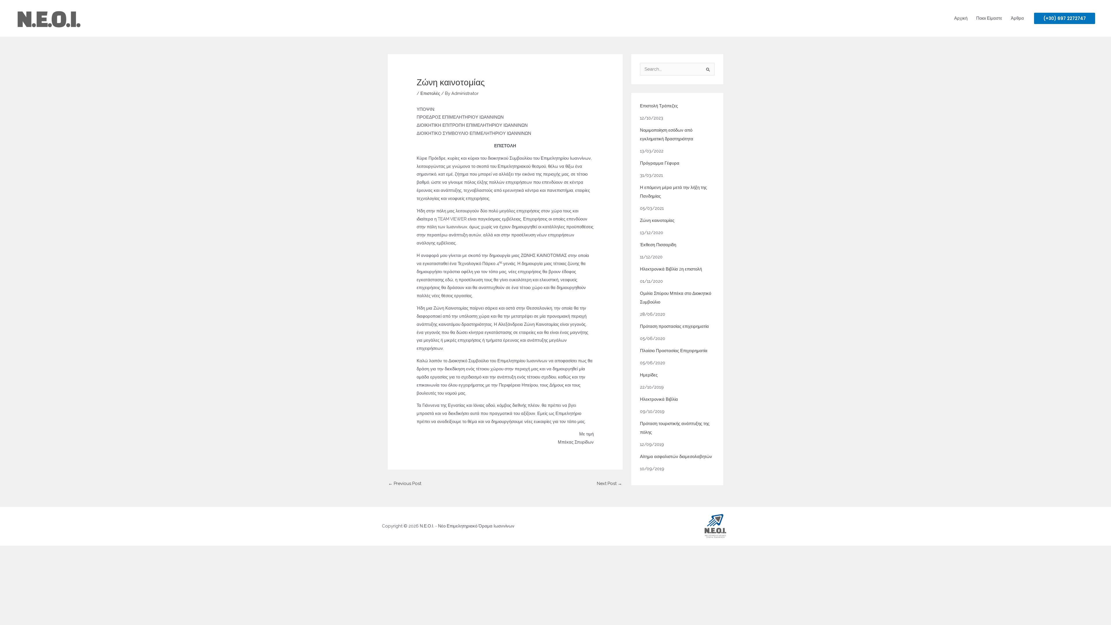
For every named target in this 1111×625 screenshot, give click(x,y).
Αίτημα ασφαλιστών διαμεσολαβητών (676, 456)
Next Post (609, 483)
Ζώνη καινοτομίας (657, 220)
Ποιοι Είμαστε (989, 18)
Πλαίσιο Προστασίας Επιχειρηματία (673, 350)
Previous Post (404, 483)
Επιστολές (430, 93)
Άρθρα (1017, 18)
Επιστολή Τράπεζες (659, 106)
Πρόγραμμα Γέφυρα (659, 163)
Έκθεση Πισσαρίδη (658, 244)
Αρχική (960, 18)
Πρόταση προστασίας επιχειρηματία (674, 326)
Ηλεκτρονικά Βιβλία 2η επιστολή (671, 269)
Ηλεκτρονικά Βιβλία (659, 399)
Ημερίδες (649, 375)
